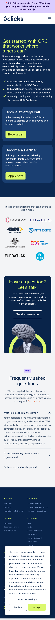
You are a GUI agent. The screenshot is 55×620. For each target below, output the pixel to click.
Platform (7, 507)
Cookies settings (27, 599)
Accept (37, 607)
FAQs (30, 527)
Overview (8, 523)
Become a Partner (11, 527)
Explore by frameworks (38, 507)
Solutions (8, 503)
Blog (29, 523)
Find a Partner (10, 530)
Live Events (32, 534)
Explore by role (34, 503)
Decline (18, 607)
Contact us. (34, 401)
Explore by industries (37, 511)
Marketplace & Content (14, 511)
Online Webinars (35, 530)
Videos (30, 545)
